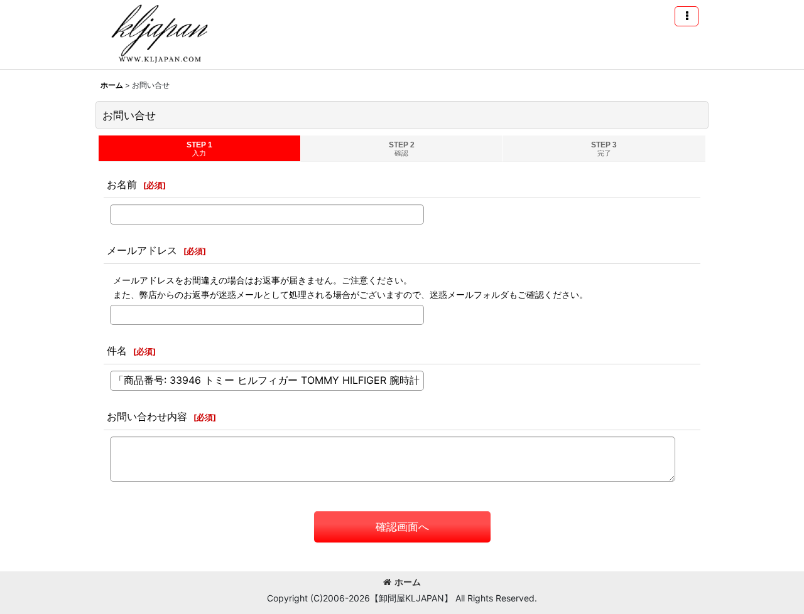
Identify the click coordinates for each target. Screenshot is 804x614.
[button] (686, 16)
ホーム (407, 581)
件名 (117, 350)
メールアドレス (142, 250)
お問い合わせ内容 (147, 416)
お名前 (122, 184)
